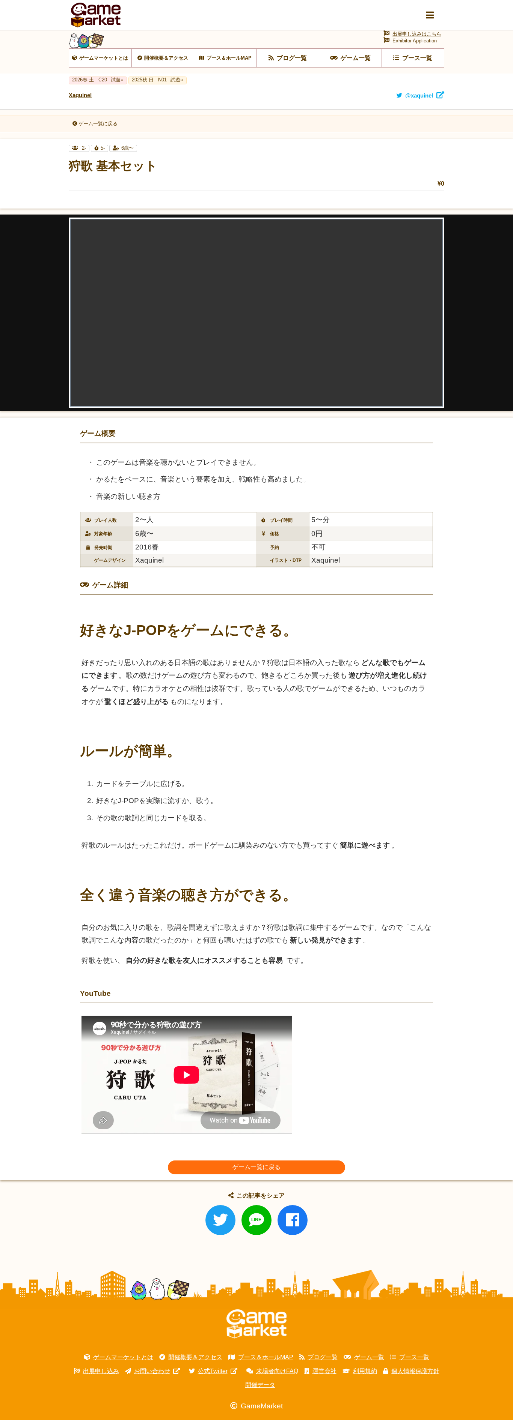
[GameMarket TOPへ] (256, 1324)
